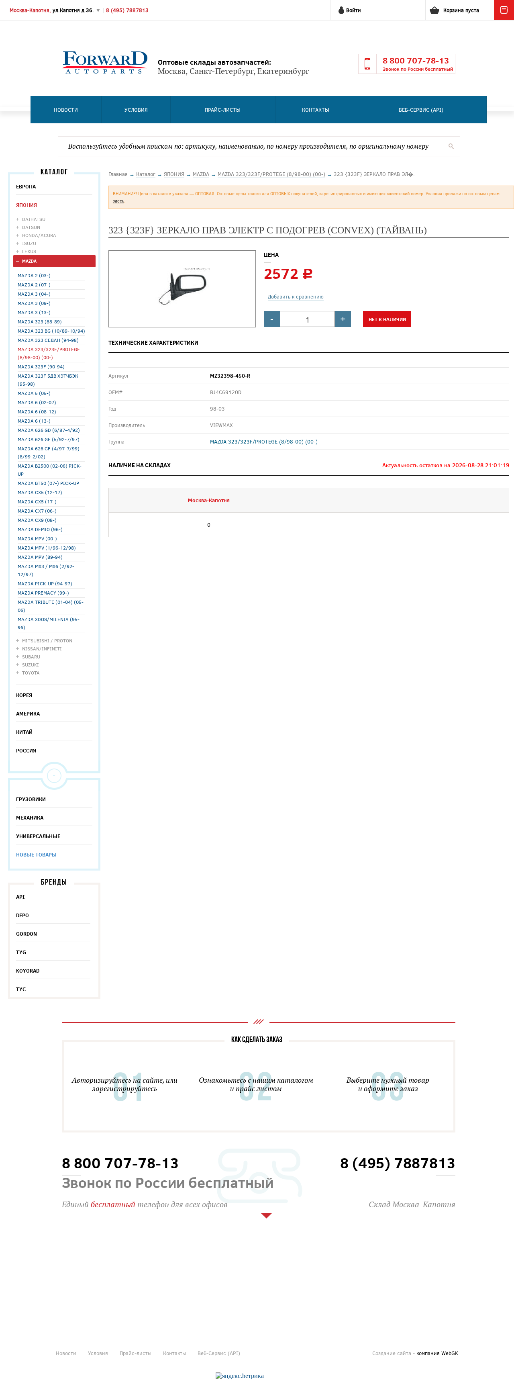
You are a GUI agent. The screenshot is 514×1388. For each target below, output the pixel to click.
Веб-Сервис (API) (421, 109)
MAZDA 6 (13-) (34, 420)
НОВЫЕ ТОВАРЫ (36, 854)
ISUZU (29, 243)
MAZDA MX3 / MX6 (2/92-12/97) (46, 570)
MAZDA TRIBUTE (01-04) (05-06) (51, 606)
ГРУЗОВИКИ (31, 799)
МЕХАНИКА (29, 817)
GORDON (26, 933)
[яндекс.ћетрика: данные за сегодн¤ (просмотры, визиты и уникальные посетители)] (240, 1376)
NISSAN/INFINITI (42, 648)
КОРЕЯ (24, 695)
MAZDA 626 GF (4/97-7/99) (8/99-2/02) (49, 452)
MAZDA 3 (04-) (34, 293)
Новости (66, 109)
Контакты (315, 109)
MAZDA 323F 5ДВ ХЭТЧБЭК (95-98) (48, 379)
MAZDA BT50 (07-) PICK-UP (48, 483)
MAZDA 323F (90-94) (41, 366)
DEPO (22, 915)
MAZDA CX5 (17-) (37, 501)
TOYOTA (31, 672)
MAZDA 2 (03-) (34, 275)
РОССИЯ (26, 750)
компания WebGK (437, 1353)
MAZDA (29, 261)
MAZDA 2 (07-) (34, 284)
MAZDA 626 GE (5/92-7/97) (49, 439)
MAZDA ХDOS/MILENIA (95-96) (49, 623)
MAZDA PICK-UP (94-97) (45, 583)
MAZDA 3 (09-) (34, 303)
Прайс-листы (223, 109)
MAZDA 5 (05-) (34, 393)
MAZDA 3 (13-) (34, 312)
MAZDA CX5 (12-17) (40, 492)
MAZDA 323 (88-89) (40, 321)
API (20, 896)
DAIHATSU (33, 219)
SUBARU (31, 656)
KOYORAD (27, 970)
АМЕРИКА (28, 713)
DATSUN (31, 227)
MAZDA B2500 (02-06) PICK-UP (50, 469)
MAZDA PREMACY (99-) (43, 592)
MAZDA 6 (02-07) (37, 402)
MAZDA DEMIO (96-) (40, 529)
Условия (136, 109)
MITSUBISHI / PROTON (47, 640)
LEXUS (29, 251)
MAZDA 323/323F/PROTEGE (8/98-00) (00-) (49, 353)
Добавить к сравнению (296, 296)
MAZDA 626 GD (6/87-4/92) (49, 430)
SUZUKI (30, 664)
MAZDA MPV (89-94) (40, 557)
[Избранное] (504, 18)
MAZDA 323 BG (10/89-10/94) (51, 330)
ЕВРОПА (26, 186)
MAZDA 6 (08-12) (37, 411)
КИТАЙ (24, 732)
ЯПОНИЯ (26, 205)
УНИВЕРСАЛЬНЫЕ (38, 836)
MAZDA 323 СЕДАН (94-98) (48, 340)
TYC (21, 989)
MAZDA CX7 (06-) (37, 510)
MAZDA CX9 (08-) (37, 520)
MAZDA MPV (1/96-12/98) (47, 547)
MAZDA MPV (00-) (37, 538)
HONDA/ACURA (39, 235)
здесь (118, 201)
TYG (21, 952)
